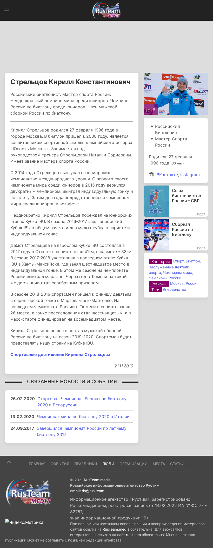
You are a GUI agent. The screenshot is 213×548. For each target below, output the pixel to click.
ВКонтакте (167, 174)
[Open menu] (6, 10)
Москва (177, 283)
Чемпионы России (165, 278)
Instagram (190, 174)
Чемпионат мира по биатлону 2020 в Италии (83, 416)
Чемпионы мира (177, 272)
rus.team (133, 534)
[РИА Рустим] (28, 492)
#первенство (174, 289)
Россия (192, 283)
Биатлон (193, 261)
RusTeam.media (97, 480)
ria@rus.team (93, 490)
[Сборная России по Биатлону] (176, 234)
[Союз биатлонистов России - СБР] (176, 201)
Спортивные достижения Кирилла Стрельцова (60, 354)
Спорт (178, 261)
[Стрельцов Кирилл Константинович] (176, 93)
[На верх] (8, 462)
